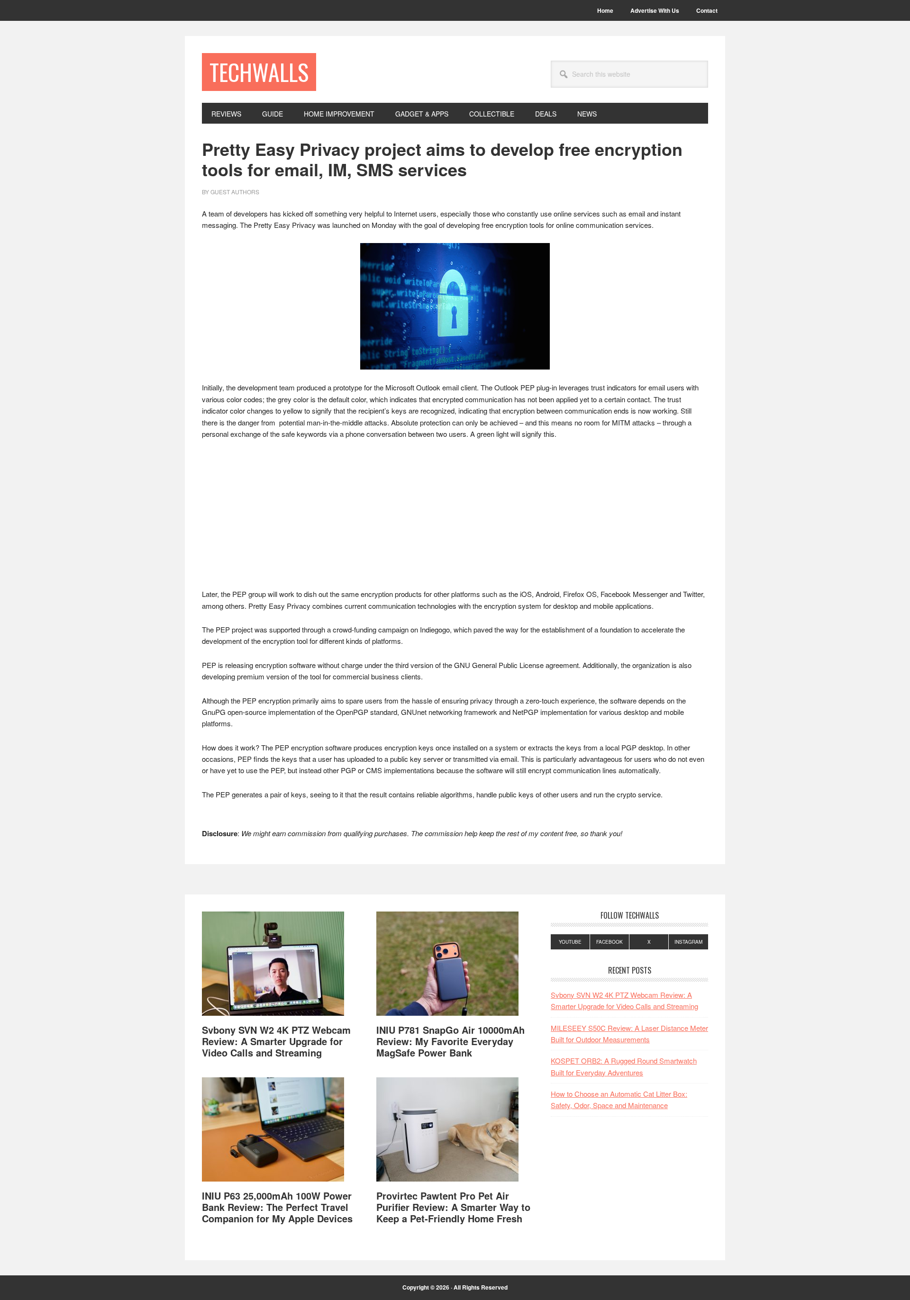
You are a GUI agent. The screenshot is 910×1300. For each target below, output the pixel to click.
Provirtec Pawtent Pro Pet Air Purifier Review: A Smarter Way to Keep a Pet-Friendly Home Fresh (453, 1207)
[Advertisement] (455, 518)
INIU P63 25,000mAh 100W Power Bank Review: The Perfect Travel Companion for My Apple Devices (277, 1207)
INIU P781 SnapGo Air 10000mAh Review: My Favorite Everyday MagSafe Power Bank (450, 1041)
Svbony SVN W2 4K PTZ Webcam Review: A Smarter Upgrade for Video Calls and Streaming (276, 1041)
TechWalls (259, 72)
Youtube (570, 942)
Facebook (609, 942)
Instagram (688, 942)
